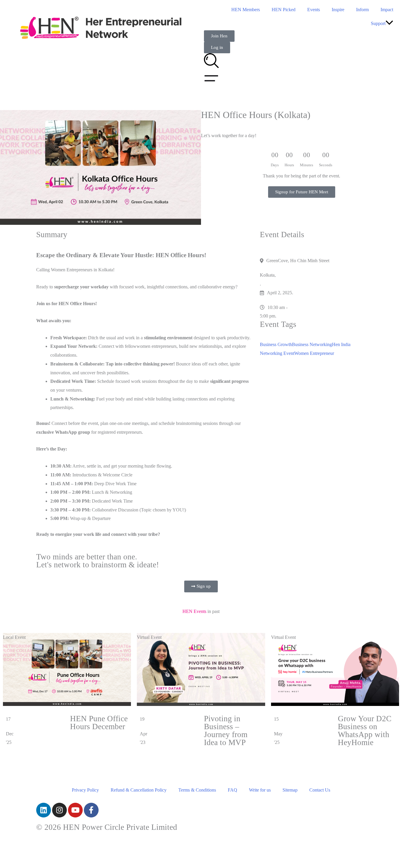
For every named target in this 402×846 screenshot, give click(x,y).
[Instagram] (59, 810)
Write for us (260, 789)
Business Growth (276, 344)
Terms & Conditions (197, 789)
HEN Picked (283, 9)
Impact (387, 9)
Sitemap (290, 789)
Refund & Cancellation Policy (139, 789)
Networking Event (277, 353)
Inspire (338, 9)
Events (313, 9)
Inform (362, 9)
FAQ (232, 789)
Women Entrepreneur (314, 353)
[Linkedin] (43, 810)
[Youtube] (75, 810)
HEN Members (245, 9)
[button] (389, 23)
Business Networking (312, 344)
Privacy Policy (85, 789)
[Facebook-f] (91, 810)
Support (378, 23)
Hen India (341, 344)
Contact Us (319, 789)
